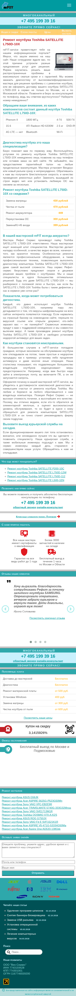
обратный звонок (24, 507)
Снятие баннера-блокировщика (26, 915)
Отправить (38, 873)
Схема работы (29, 32)
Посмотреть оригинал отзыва (47, 618)
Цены (47, 32)
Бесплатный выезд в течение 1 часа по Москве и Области (52, 561)
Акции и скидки (9, 32)
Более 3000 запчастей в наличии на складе (51, 543)
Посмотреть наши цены (38, 717)
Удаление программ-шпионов (25, 910)
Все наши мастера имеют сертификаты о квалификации (24, 543)
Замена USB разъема (20, 919)
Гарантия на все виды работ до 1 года (24, 560)
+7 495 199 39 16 (38, 20)
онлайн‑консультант (50, 507)
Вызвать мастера (67, 32)
